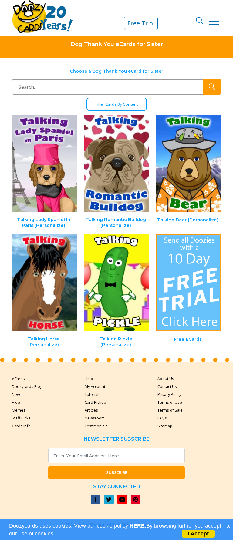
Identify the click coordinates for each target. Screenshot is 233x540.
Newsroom (95, 418)
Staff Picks (21, 418)
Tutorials (92, 394)
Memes (18, 410)
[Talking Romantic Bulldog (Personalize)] (116, 163)
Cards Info (21, 425)
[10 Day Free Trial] (189, 283)
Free (16, 402)
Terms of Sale (170, 410)
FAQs (162, 418)
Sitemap (164, 425)
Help (89, 378)
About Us (165, 378)
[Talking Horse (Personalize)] (44, 283)
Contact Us (167, 386)
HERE (137, 526)
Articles (91, 410)
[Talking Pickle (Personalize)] (116, 283)
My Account (95, 386)
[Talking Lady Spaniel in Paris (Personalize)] (44, 163)
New (16, 394)
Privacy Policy (169, 394)
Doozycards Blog (27, 386)
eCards (18, 378)
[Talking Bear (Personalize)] (189, 163)
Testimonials (96, 425)
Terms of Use (169, 402)
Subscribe (116, 472)
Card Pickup (95, 402)
